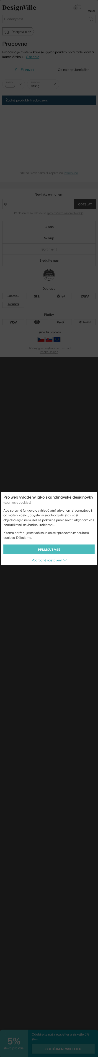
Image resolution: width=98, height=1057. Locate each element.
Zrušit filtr (21, 84)
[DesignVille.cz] (41, 339)
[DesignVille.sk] (49, 339)
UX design (35, 348)
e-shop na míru (55, 348)
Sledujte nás (49, 260)
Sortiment (49, 249)
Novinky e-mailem (49, 194)
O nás (49, 227)
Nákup (49, 238)
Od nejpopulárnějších (73, 69)
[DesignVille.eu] (57, 339)
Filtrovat (27, 69)
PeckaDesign (49, 352)
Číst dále (32, 57)
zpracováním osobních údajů (65, 213)
